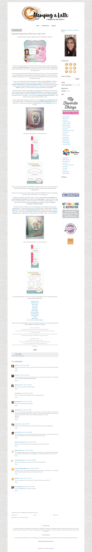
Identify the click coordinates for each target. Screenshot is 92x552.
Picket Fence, (52, 100)
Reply (16, 370)
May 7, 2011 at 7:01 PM (25, 478)
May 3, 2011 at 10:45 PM (33, 468)
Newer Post (14, 515)
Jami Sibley (35, 309)
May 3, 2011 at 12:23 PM (26, 384)
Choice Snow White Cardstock (33, 84)
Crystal (16, 423)
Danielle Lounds (35, 302)
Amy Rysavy (65, 158)
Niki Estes (17, 384)
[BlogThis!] (16, 354)
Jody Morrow (66, 132)
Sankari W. (17, 409)
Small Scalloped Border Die (33, 210)
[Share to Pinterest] (21, 354)
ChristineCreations (19, 460)
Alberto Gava (66, 118)
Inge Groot (65, 128)
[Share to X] (18, 354)
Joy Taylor (65, 133)
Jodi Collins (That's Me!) (68, 130)
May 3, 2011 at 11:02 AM (23, 365)
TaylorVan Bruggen (38, 320)
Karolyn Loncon (66, 135)
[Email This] (15, 354)
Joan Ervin (65, 163)
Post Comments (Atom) (23, 517)
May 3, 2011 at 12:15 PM (23, 375)
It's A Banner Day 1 (19, 93)
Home (37, 25)
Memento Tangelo (38, 203)
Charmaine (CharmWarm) (21, 468)
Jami (16, 375)
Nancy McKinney (35, 312)
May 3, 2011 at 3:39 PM (24, 423)
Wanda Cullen (66, 173)
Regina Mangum (35, 313)
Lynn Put (65, 170)
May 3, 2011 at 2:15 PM (25, 409)
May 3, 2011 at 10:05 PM (30, 460)
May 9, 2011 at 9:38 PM (29, 486)
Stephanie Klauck (67, 144)
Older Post (55, 515)
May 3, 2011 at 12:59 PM (27, 393)
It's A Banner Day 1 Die (51, 93)
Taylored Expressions (23, 67)
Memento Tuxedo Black (18, 84)
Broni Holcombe (66, 161)
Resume (54, 25)
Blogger (52, 548)
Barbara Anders (66, 125)
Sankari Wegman (35, 315)
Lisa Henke (65, 166)
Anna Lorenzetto (66, 123)
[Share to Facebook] (19, 354)
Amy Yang (65, 120)
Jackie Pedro (35, 304)
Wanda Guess (35, 318)
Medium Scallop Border (46, 101)
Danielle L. (17, 478)
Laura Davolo (66, 137)
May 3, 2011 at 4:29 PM (26, 432)
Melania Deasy (66, 139)
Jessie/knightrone (19, 486)
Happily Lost (43, 100)
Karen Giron (35, 306)
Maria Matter (18, 401)
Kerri (16, 365)
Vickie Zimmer (66, 171)
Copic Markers (41, 199)
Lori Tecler (65, 168)
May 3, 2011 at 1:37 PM (26, 401)
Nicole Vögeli (66, 140)
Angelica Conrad (66, 121)
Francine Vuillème (67, 127)
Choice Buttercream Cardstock (19, 199)
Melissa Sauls (35, 310)
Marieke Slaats (66, 116)
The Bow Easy (37, 103)
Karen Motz (35, 307)
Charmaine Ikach (35, 301)
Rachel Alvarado (66, 142)
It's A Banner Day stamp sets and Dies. (45, 95)
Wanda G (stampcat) (20, 442)
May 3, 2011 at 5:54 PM (30, 442)
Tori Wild (35, 316)
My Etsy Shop (45, 25)
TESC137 (49, 81)
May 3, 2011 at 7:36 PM (27, 450)
